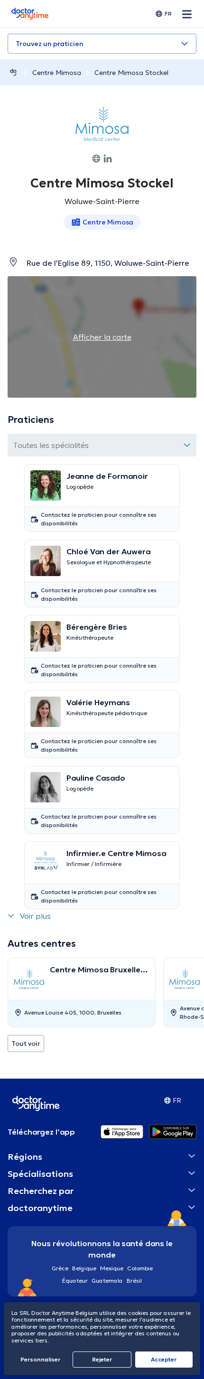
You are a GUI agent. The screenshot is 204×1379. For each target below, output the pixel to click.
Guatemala (107, 1280)
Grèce (60, 1268)
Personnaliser (40, 1359)
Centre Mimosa (56, 72)
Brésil (134, 1280)
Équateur (75, 1280)
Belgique (84, 1268)
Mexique (111, 1268)
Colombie (140, 1268)
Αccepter (163, 1359)
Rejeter (102, 1359)
